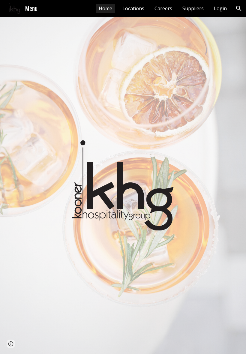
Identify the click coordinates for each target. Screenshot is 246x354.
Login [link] (220, 8)
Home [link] (105, 8)
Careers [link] (163, 8)
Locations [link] (133, 8)
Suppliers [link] (193, 8)
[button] (239, 8)
